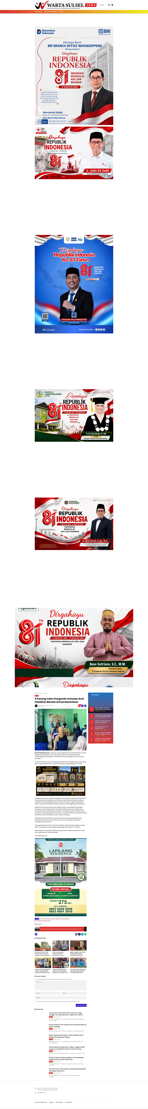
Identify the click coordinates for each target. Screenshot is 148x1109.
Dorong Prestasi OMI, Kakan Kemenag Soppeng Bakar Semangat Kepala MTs (78, 971)
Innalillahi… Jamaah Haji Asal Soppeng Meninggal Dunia (103, 739)
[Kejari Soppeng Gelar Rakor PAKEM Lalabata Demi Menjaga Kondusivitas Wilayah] (78, 945)
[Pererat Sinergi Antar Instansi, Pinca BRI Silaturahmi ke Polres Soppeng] (60, 945)
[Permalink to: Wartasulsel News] (36, 705)
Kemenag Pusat (52, 919)
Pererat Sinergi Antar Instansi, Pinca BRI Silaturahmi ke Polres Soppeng (58, 953)
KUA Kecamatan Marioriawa (44, 920)
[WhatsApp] (85, 934)
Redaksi (51, 1102)
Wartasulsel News (42, 705)
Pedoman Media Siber (41, 1102)
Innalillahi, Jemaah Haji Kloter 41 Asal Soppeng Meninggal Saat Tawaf (103, 715)
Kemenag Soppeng (64, 919)
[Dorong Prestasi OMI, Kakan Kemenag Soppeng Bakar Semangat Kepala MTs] (78, 963)
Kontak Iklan (68, 1102)
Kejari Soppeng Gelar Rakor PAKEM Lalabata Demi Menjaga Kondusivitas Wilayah (78, 953)
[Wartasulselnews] (66, 5)
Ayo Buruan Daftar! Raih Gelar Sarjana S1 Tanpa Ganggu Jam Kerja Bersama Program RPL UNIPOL (43, 953)
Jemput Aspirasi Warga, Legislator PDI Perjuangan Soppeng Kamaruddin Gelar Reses (60, 971)
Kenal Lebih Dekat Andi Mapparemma (101, 727)
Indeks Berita (59, 1102)
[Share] (85, 706)
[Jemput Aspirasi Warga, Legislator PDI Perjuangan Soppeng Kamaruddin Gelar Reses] (60, 963)
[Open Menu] (112, 5)
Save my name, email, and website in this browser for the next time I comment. (58, 1001)
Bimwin (43, 919)
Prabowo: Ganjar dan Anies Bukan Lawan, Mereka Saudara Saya (102, 721)
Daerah (36, 695)
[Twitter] (79, 934)
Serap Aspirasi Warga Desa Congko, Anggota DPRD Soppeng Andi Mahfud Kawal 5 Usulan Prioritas (43, 971)
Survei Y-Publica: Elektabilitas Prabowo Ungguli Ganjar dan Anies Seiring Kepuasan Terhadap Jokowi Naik (103, 733)
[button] (109, 5)
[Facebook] (76, 934)
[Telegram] (82, 934)
